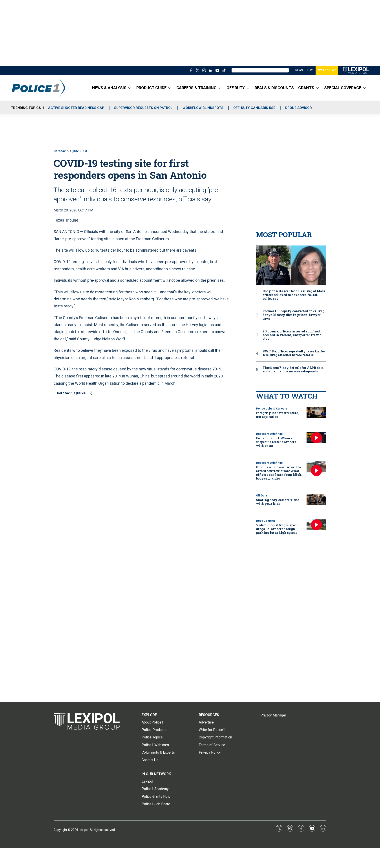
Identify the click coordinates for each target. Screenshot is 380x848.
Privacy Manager (273, 715)
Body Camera (265, 520)
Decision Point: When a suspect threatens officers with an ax (276, 442)
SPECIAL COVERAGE (342, 87)
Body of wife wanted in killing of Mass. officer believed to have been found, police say (294, 294)
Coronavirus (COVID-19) (70, 151)
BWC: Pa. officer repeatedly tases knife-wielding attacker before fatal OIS (294, 353)
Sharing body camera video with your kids (277, 502)
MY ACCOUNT (327, 70)
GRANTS (306, 87)
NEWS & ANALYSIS (109, 87)
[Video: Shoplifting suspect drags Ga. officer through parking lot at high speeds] (316, 524)
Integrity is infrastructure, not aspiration (277, 415)
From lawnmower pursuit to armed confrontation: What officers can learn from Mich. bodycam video (279, 472)
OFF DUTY (236, 87)
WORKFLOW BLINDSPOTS (203, 108)
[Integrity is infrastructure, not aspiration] (316, 412)
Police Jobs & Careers (271, 408)
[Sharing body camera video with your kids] (316, 499)
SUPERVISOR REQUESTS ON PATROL (143, 108)
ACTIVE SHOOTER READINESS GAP (76, 108)
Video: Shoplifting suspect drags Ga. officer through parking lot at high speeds (277, 529)
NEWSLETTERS (304, 70)
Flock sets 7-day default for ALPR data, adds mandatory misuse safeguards (293, 369)
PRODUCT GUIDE (151, 87)
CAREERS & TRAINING (196, 87)
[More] (129, 88)
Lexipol (83, 830)
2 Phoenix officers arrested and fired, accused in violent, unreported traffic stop (292, 335)
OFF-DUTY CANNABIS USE (254, 108)
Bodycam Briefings (269, 433)
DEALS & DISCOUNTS (274, 87)
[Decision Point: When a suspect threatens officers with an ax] (316, 437)
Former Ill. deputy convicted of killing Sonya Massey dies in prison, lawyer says (293, 314)
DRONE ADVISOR (298, 108)
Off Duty (261, 495)
